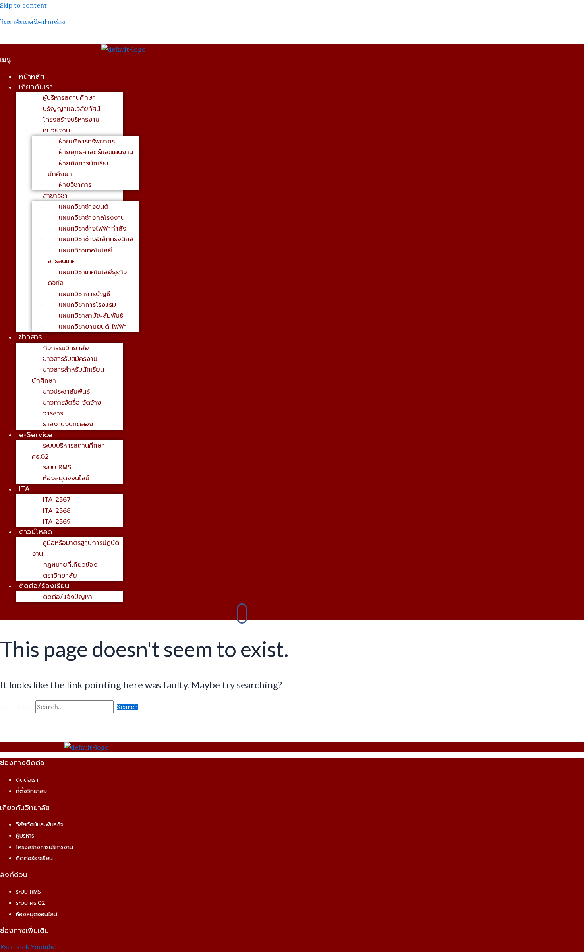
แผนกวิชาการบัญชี (84, 294)
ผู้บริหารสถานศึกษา (69, 98)
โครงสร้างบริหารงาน (71, 119)
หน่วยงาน (56, 130)
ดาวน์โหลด (35, 531)
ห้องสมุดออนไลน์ (66, 478)
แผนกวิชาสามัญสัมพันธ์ (91, 315)
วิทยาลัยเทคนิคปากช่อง (32, 22)
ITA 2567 (57, 499)
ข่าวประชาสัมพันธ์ (66, 391)
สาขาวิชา (55, 196)
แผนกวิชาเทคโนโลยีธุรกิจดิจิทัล (87, 278)
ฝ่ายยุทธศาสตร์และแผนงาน (96, 152)
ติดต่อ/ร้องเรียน (44, 585)
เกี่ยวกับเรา (36, 87)
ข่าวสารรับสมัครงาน (70, 359)
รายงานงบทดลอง (68, 424)
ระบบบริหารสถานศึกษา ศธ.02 (68, 451)
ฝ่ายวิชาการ (75, 185)
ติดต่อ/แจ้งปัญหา (67, 597)
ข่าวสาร (30, 337)
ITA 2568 (57, 511)
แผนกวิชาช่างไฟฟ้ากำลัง (92, 228)
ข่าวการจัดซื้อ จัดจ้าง (72, 402)
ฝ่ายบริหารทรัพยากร (87, 141)
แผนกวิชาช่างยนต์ (83, 206)
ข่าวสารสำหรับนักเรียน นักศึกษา (68, 375)
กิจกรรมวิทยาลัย (66, 348)
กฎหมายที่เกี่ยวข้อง (70, 565)
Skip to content (23, 5)
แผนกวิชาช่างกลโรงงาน (92, 218)
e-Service (35, 434)
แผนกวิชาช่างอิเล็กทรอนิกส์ (96, 239)
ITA (24, 488)
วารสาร (53, 413)
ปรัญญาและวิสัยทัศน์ (71, 109)
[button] (159, 59)
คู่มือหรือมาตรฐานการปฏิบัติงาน (75, 548)
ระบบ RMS (57, 467)
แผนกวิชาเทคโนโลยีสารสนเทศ (80, 256)
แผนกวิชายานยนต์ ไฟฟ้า (93, 327)
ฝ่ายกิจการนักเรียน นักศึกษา (79, 169)
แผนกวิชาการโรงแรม (87, 305)
